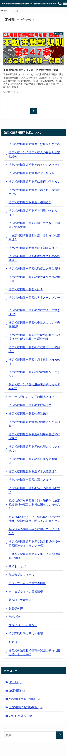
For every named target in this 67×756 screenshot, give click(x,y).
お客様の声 (16, 608)
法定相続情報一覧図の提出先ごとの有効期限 (34, 258)
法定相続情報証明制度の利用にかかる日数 (34, 424)
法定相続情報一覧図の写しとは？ (30, 480)
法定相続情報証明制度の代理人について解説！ (34, 448)
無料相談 (14, 617)
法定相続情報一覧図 (24, 699)
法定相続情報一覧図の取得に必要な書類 (34, 268)
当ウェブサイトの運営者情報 (27, 583)
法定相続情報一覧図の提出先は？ (30, 413)
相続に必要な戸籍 (22, 716)
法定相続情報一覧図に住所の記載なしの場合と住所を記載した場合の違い (34, 337)
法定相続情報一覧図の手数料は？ (30, 405)
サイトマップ (17, 566)
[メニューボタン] (65, 3)
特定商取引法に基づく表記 (26, 633)
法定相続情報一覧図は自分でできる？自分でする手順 (34, 225)
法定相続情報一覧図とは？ (26, 289)
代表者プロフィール (21, 575)
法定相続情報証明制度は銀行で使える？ (34, 181)
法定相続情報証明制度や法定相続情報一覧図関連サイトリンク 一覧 (34, 543)
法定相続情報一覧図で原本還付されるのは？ (34, 361)
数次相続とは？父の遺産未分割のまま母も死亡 (34, 386)
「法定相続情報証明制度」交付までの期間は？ (34, 237)
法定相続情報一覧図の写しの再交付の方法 (34, 490)
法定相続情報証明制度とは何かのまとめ (34, 144)
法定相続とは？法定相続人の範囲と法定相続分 (34, 154)
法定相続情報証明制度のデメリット (31, 173)
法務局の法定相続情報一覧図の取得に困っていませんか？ (34, 652)
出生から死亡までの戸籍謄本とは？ (31, 397)
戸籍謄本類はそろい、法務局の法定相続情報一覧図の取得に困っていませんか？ (34, 519)
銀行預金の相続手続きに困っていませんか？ (34, 531)
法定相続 (17, 690)
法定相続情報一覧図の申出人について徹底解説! (34, 324)
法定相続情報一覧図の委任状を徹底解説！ (33, 461)
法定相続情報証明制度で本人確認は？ (33, 471)
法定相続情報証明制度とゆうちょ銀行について (34, 192)
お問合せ (14, 642)
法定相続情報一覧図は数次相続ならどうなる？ (34, 374)
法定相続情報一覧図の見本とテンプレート (34, 299)
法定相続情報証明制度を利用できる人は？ (33, 212)
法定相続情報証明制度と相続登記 (30, 202)
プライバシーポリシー (23, 625)
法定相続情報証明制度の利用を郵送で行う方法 (34, 436)
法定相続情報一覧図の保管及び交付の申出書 (34, 279)
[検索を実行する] (59, 735)
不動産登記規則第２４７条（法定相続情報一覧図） (34, 556)
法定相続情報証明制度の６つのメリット (34, 165)
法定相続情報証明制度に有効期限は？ (33, 248)
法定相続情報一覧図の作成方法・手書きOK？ (34, 312)
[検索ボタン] (60, 3)
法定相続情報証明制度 (26, 707)
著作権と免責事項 (20, 600)
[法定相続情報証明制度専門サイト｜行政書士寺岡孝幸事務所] (29, 3)
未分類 (15, 682)
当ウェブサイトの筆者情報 (26, 591)
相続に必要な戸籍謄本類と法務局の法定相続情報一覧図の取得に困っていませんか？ (34, 504)
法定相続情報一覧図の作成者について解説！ (34, 349)
